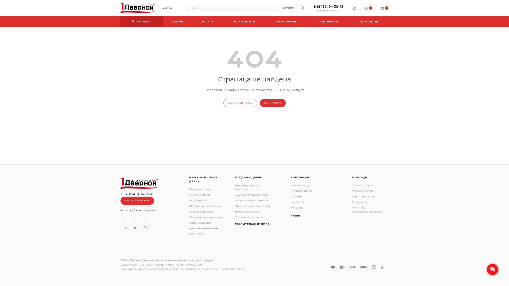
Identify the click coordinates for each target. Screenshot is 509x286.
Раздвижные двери (202, 211)
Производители (301, 190)
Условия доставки (364, 190)
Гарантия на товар (364, 196)
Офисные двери (200, 222)
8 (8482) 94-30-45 (328, 7)
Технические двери (248, 211)
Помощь (359, 177)
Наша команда (300, 185)
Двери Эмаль (198, 200)
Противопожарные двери (252, 206)
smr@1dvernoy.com (140, 210)
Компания (299, 177)
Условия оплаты (363, 185)
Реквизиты (359, 202)
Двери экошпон (200, 189)
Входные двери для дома (251, 194)
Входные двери (248, 177)
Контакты (296, 207)
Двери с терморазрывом (251, 200)
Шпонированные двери (205, 206)
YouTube (145, 227)
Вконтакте (124, 227)
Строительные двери (249, 217)
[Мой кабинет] (354, 8)
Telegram (135, 227)
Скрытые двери (199, 194)
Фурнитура (196, 233)
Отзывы (295, 196)
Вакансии (297, 202)
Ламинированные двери (206, 217)
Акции (295, 215)
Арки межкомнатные (203, 228)
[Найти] (302, 8)
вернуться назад (240, 102)
